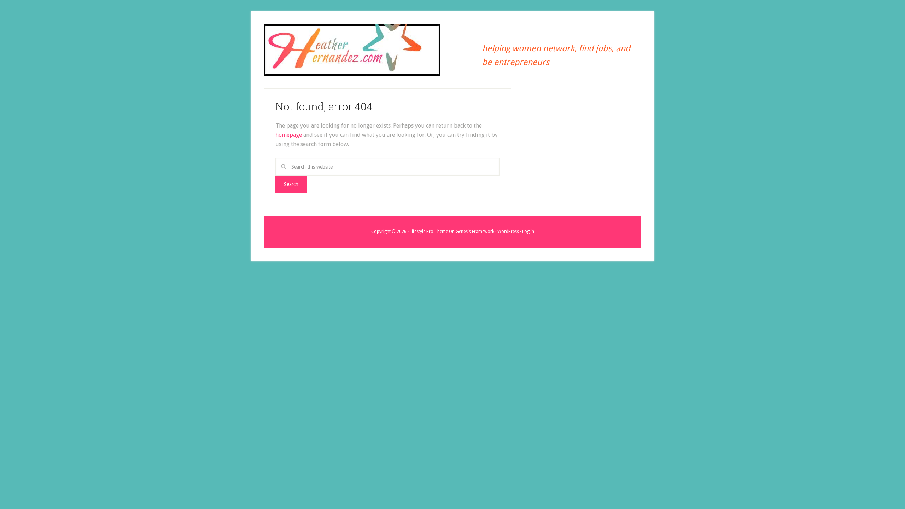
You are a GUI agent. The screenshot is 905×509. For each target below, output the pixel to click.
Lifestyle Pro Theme (429, 231)
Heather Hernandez (352, 50)
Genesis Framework (475, 231)
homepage (288, 134)
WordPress (508, 231)
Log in (528, 231)
